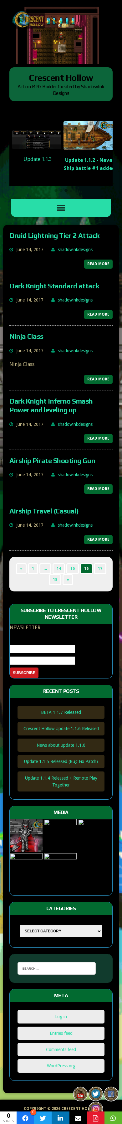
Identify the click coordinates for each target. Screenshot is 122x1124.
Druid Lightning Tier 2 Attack (54, 235)
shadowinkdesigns (75, 249)
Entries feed (61, 1033)
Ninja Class (26, 336)
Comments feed (61, 1049)
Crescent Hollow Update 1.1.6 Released (61, 728)
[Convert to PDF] (95, 1117)
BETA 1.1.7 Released (61, 712)
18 (55, 579)
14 (59, 568)
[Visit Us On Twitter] (95, 1097)
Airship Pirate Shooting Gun (52, 460)
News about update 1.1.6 (61, 745)
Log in (61, 1016)
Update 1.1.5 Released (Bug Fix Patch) (61, 761)
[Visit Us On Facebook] (111, 1097)
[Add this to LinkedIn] (60, 1117)
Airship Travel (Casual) (44, 511)
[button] (55, 191)
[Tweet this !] (43, 1117)
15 (72, 568)
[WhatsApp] (113, 1117)
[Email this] (78, 1117)
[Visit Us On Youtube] (80, 1097)
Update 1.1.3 (37, 159)
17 (100, 568)
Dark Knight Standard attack (54, 286)
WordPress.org (61, 1065)
